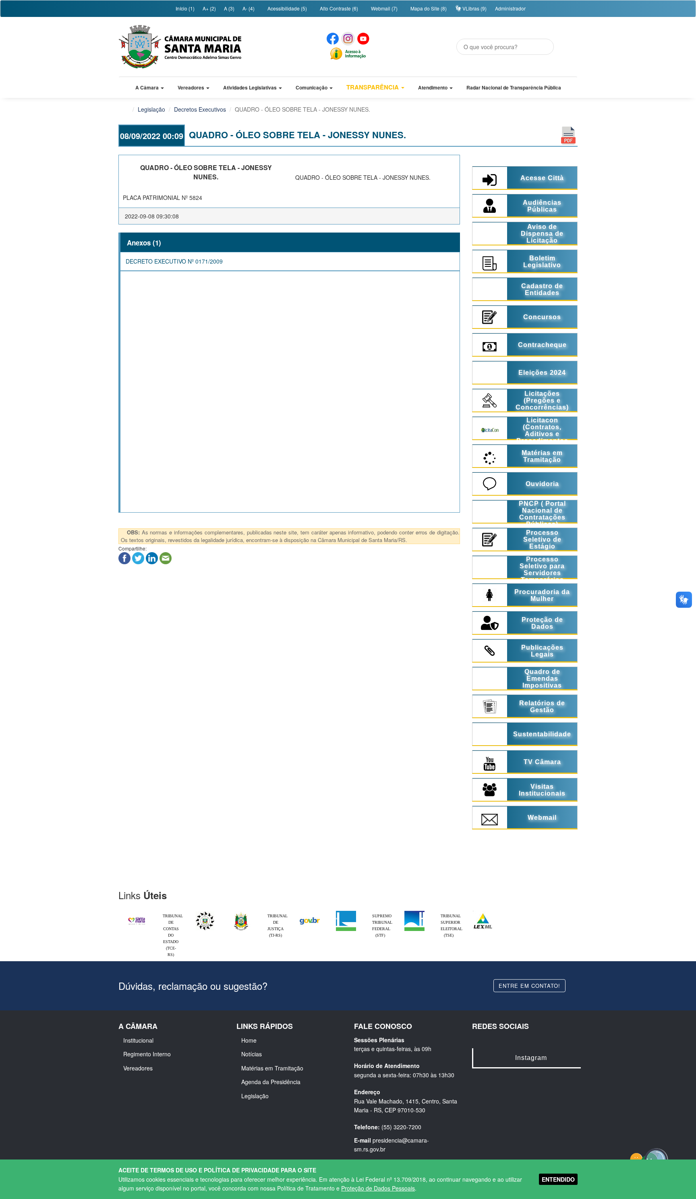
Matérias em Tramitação (272, 1068)
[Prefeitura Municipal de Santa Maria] (136, 917)
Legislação (151, 109)
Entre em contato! (529, 985)
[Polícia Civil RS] (205, 913)
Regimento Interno (147, 1054)
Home (249, 1040)
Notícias (251, 1054)
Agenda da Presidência (270, 1082)
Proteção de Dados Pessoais (378, 1188)
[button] (149, 87)
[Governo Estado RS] (241, 913)
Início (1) (184, 8)
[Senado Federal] (414, 913)
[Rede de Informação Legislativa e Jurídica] (483, 913)
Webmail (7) (384, 8)
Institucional (138, 1040)
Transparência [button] (373, 87)
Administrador (510, 8)
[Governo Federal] (310, 913)
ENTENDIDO (558, 1179)
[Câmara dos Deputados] (346, 913)
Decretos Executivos (200, 109)
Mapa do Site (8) (428, 8)
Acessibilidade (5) (286, 8)
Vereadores (138, 1068)
